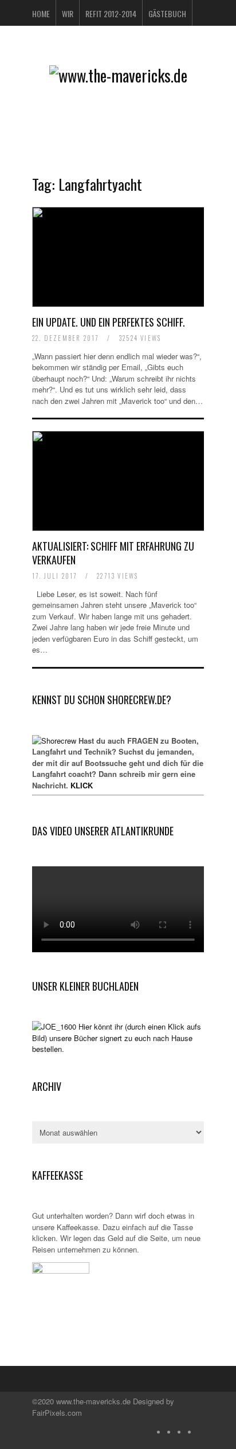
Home (41, 13)
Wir (67, 13)
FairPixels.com (57, 1412)
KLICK (81, 785)
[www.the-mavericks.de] (118, 75)
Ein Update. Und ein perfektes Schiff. (108, 322)
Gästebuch (167, 13)
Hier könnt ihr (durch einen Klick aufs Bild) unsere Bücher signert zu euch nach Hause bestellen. (116, 1037)
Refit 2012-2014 (110, 13)
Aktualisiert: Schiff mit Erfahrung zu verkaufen (113, 553)
